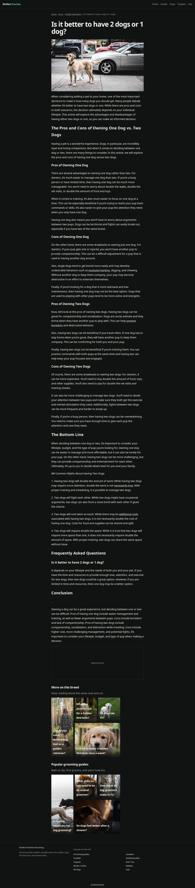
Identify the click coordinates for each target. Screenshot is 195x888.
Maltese (129, 866)
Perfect (12, 4)
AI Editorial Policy (97, 884)
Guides (164, 4)
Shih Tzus (130, 862)
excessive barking (99, 270)
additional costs (128, 514)
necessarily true (123, 485)
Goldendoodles (133, 858)
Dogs (172, 4)
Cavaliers (130, 854)
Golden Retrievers (73, 14)
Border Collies (79, 866)
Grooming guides (81, 854)
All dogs (77, 869)
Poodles (77, 858)
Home (155, 4)
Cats (190, 4)
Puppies (181, 4)
